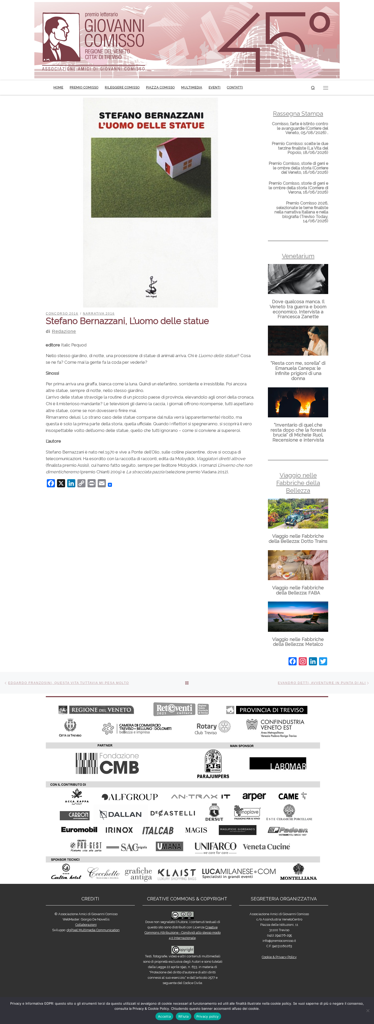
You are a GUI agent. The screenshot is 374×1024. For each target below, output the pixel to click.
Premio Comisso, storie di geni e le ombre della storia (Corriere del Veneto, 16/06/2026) (298, 168)
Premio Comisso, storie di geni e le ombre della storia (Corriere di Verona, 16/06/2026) (298, 188)
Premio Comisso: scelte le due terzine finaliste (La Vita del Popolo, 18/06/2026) (300, 148)
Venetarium (298, 256)
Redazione (64, 331)
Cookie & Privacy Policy (279, 957)
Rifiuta (183, 1016)
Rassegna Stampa (298, 113)
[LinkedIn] (313, 662)
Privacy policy (207, 1016)
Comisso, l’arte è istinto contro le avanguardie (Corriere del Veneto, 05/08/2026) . (300, 128)
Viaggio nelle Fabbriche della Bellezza (298, 483)
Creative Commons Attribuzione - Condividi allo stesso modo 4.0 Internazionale (183, 932)
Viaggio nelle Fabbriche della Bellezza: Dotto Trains (298, 538)
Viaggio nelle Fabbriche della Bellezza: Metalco (298, 642)
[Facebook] (292, 662)
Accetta (164, 1016)
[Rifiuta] (367, 1010)
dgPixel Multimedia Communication (93, 930)
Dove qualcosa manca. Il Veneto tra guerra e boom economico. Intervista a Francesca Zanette (298, 309)
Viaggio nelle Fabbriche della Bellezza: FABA (298, 590)
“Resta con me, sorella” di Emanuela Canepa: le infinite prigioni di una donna (298, 370)
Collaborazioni (86, 925)
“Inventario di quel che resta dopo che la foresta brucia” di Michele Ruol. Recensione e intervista (298, 432)
